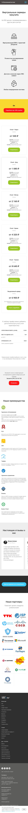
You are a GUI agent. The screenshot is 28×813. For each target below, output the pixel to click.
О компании (3, 711)
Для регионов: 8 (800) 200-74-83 (7, 778)
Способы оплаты (4, 724)
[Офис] (2, 768)
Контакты (3, 718)
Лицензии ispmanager (5, 758)
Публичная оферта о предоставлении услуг (9, 805)
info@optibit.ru (4, 799)
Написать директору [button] (5, 801)
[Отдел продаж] (9, 768)
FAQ (2, 703)
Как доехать (3, 720)
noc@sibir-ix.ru (4, 795)
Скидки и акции (4, 707)
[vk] (5, 768)
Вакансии (3, 713)
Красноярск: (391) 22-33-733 (7, 777)
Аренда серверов (4, 729)
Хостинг (3, 738)
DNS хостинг (3, 747)
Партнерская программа (6, 709)
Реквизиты (3, 722)
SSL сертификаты (4, 745)
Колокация (3, 736)
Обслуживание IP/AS (5, 754)
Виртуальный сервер (5, 734)
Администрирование (5, 751)
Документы (3, 715)
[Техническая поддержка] (7, 768)
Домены (3, 743)
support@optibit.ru (5, 791)
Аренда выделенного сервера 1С (7, 731)
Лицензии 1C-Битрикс (5, 756)
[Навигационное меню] (26, 2)
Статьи (2, 705)
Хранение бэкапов (5, 749)
